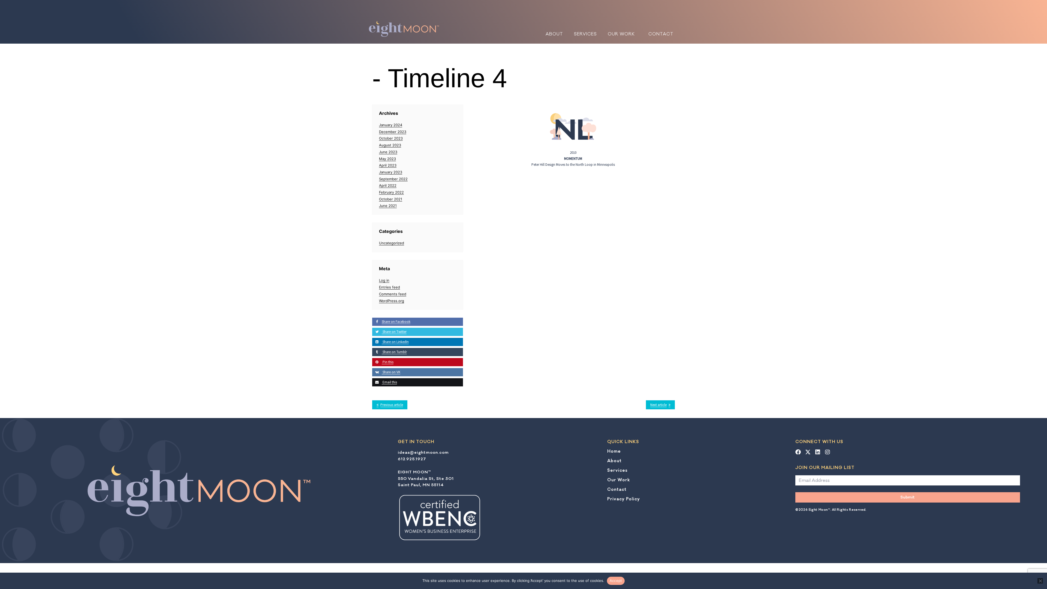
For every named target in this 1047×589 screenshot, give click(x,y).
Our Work (621, 34)
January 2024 (390, 125)
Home (614, 451)
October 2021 (390, 199)
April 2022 (387, 185)
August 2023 (390, 145)
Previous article (391, 404)
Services (585, 34)
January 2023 (390, 172)
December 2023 (392, 132)
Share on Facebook (396, 321)
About (554, 34)
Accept (616, 580)
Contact (660, 34)
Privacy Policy (623, 499)
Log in (384, 280)
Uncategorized (391, 243)
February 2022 (391, 192)
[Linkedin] (817, 452)
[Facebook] (798, 452)
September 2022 (393, 179)
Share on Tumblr (394, 352)
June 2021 (388, 205)
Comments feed (392, 294)
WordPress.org (391, 301)
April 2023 (387, 165)
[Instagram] (827, 452)
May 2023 (387, 159)
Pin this (387, 362)
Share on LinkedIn (395, 341)
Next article (658, 404)
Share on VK (391, 372)
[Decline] (1040, 581)
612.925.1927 (412, 459)
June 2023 (388, 152)
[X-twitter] (808, 452)
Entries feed (389, 287)
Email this (389, 382)
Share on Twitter (394, 331)
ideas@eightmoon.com (423, 452)
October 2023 (391, 138)
